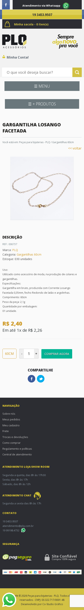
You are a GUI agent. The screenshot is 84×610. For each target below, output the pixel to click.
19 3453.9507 (42, 14)
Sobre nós (8, 413)
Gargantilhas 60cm (63, 142)
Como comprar (11, 443)
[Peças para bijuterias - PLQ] (14, 41)
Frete (5, 431)
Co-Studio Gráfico (52, 604)
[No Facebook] (6, 4)
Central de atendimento (17, 454)
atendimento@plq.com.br (18, 526)
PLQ (15, 250)
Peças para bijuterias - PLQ (34, 142)
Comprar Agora (56, 354)
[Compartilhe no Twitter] (40, 379)
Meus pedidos (11, 419)
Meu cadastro (11, 425)
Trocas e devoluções (15, 437)
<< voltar (75, 148)
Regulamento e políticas (17, 448)
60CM (9, 353)
